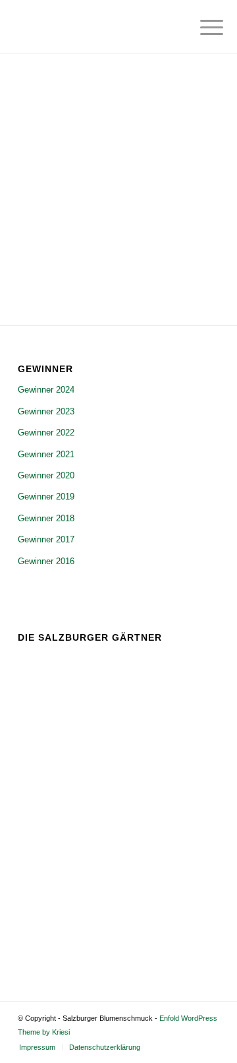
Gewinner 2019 (46, 496)
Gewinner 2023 (46, 411)
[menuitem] (201, 27)
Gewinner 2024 (46, 390)
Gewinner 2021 (46, 454)
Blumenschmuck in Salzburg (137, 876)
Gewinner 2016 (46, 561)
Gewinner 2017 (46, 539)
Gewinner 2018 (46, 518)
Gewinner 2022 (46, 432)
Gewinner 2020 (46, 475)
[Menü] (201, 27)
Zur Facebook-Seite (76, 935)
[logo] (98, 26)
